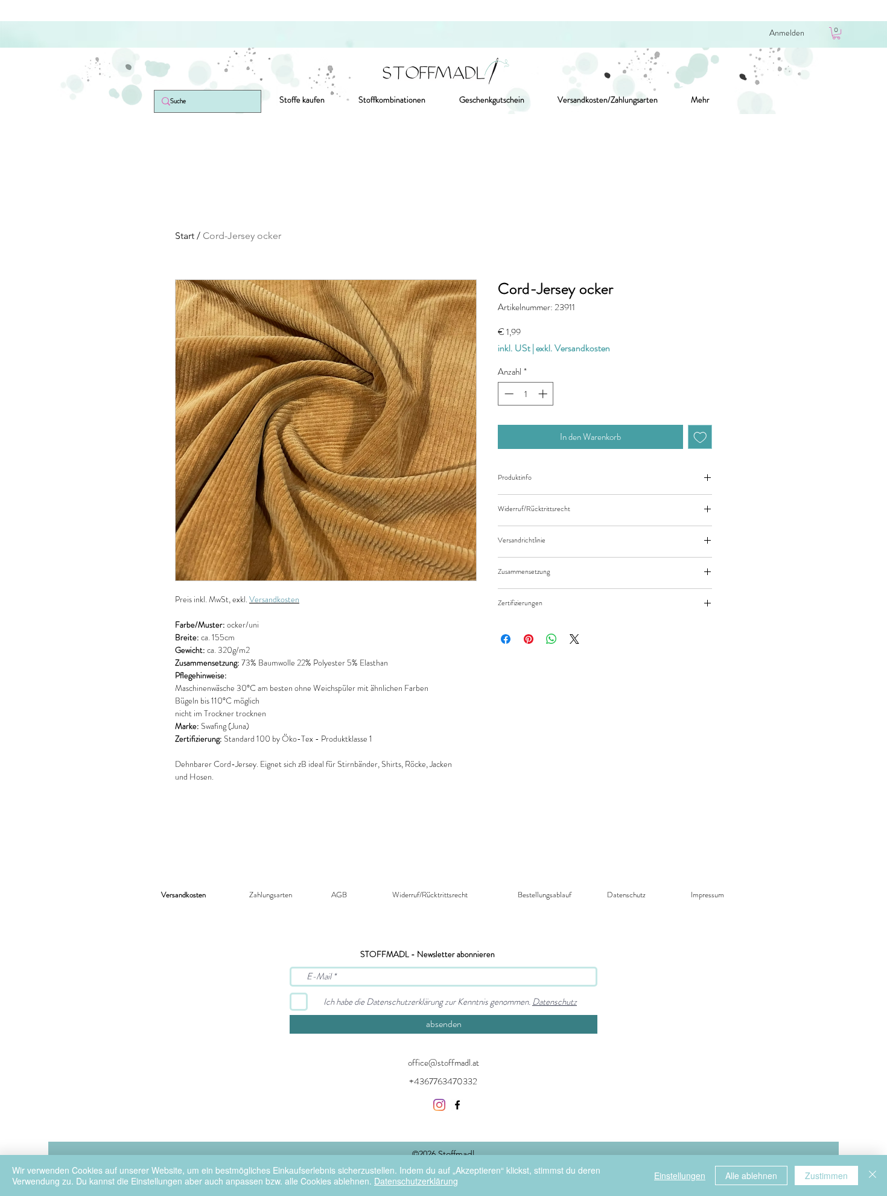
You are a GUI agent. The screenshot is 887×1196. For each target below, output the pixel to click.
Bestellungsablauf (544, 894)
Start (184, 235)
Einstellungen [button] (679, 1175)
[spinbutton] (526, 394)
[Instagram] (439, 1105)
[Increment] (544, 394)
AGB (339, 894)
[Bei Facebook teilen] (505, 639)
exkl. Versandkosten (573, 348)
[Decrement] (508, 394)
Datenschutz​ (626, 894)
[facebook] (457, 1105)
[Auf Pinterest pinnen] (528, 639)
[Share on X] (574, 639)
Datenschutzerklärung (416, 1181)
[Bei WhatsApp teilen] (551, 639)
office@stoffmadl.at (443, 1062)
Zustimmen (826, 1175)
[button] (836, 33)
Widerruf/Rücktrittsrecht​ (430, 894)
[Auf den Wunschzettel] (700, 437)
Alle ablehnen (751, 1175)
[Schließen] (872, 1175)
